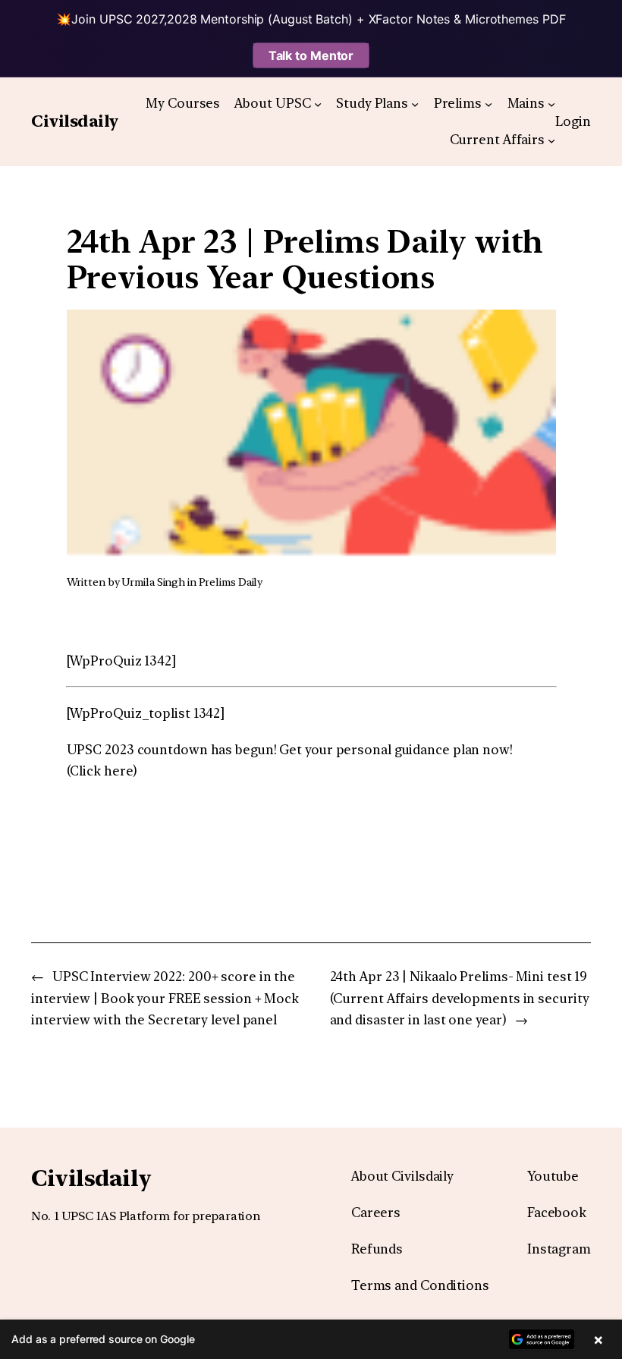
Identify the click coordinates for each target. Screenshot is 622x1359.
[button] (311, 1339)
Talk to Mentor (311, 55)
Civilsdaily (74, 121)
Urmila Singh (153, 582)
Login (573, 121)
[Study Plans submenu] (415, 103)
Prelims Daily (231, 582)
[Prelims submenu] (488, 103)
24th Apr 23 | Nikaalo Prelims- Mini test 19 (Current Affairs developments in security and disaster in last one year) (459, 998)
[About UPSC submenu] (318, 103)
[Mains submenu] (551, 103)
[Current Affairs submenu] (551, 140)
